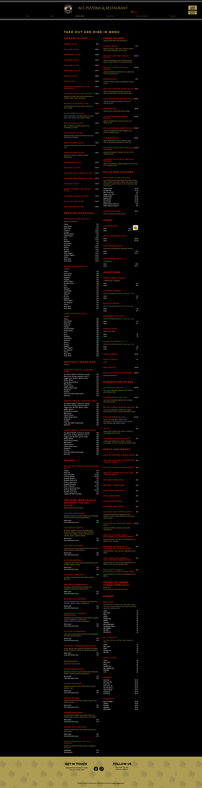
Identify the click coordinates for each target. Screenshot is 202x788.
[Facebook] (96, 769)
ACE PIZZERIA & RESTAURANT (103, 8)
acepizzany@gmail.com (77, 768)
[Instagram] (101, 769)
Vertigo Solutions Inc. (118, 783)
